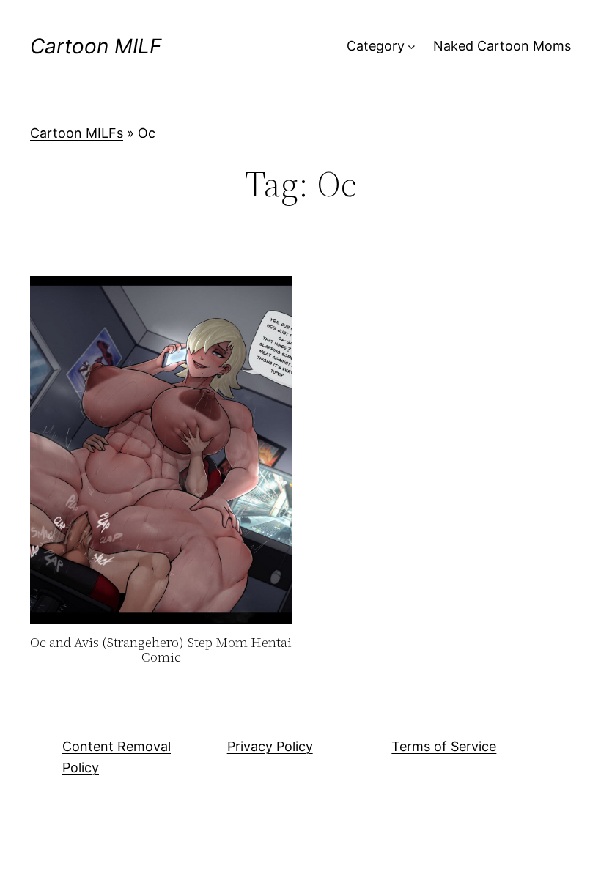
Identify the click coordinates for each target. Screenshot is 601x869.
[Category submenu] (412, 46)
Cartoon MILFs (76, 133)
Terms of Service (443, 746)
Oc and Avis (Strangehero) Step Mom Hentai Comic (161, 650)
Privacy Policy (270, 746)
